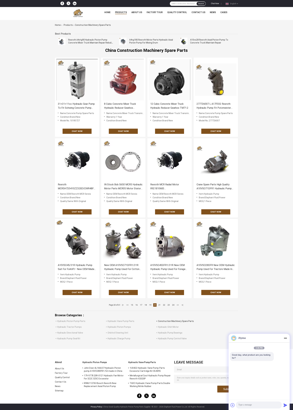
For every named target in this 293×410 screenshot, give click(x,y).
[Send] (285, 405)
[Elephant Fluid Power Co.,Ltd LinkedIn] (74, 3)
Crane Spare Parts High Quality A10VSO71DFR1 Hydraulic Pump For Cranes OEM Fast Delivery (214, 187)
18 (146, 305)
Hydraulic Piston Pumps (119, 327)
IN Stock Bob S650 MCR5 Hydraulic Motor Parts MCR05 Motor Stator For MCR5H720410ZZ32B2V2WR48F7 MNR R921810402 (123, 187)
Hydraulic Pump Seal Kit (68, 338)
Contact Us (198, 12)
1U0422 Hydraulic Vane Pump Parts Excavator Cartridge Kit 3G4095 (147, 369)
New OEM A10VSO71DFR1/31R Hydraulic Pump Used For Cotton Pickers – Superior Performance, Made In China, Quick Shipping (121, 267)
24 (173, 305)
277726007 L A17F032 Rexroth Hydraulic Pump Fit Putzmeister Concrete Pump (214, 106)
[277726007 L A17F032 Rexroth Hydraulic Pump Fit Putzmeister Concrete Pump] (216, 79)
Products (121, 12)
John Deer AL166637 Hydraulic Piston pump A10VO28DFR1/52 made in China (103, 369)
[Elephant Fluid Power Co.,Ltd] (78, 13)
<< (127, 305)
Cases (223, 12)
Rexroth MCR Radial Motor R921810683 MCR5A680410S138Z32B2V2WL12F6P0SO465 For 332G (169, 187)
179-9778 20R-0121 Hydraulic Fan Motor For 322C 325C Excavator (104, 377)
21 (159, 305)
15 (132, 305)
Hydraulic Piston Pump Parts (71, 321)
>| (182, 305)
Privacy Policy (96, 407)
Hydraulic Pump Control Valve (172, 338)
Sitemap (59, 390)
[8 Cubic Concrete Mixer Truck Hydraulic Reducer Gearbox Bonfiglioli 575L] (123, 79)
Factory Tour (155, 12)
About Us (136, 12)
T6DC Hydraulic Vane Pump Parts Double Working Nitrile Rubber (150, 384)
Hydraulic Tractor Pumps (69, 327)
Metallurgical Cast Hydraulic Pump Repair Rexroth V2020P (150, 377)
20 (155, 305)
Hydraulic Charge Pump (119, 338)
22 (164, 305)
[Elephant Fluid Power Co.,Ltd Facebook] (62, 3)
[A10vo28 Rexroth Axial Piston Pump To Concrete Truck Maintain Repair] (184, 41)
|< (123, 305)
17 (141, 305)
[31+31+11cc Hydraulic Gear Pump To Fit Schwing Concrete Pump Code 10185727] (77, 79)
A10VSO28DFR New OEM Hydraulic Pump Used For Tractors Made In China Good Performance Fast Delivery (216, 267)
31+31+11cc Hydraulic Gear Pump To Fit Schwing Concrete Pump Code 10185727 (76, 106)
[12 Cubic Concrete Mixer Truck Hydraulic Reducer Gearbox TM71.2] (169, 79)
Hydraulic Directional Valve (70, 333)
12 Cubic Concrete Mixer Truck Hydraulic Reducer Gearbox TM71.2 (169, 105)
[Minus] (285, 338)
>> (178, 305)
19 (150, 305)
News (213, 12)
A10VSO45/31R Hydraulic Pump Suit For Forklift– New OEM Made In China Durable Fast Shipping (76, 267)
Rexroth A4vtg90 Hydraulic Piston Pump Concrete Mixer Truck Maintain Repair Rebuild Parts (90, 43)
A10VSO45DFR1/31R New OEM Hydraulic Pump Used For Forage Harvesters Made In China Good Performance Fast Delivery (167, 267)
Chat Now (215, 3)
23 (169, 305)
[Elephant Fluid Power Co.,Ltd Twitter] (68, 3)
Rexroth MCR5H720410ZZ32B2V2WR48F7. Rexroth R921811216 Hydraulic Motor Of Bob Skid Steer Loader (77, 187)
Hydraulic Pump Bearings (170, 333)
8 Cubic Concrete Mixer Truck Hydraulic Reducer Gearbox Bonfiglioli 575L (120, 106)
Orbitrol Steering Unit (118, 333)
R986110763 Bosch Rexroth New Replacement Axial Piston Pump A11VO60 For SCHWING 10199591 (100, 385)
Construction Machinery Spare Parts (176, 321)
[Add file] (232, 405)
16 (137, 305)
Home (107, 12)
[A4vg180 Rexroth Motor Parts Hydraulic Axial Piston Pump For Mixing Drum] (123, 41)
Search (201, 4)
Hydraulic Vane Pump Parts (121, 321)
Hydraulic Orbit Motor (168, 327)
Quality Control (177, 12)
